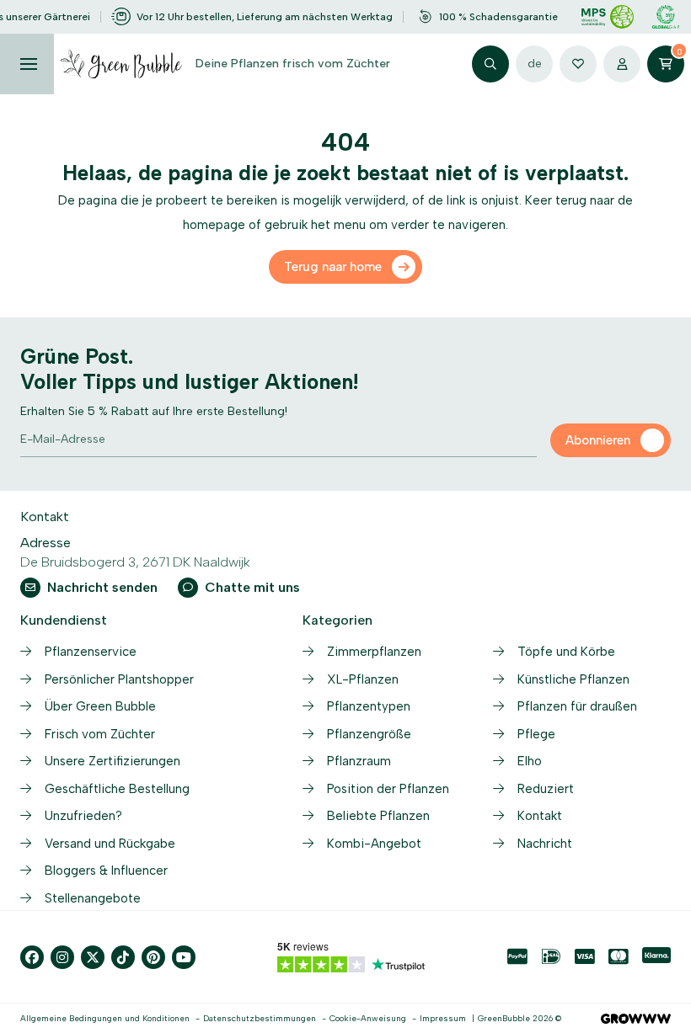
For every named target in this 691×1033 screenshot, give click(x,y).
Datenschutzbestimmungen (259, 1018)
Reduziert (545, 788)
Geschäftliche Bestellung (117, 788)
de (535, 63)
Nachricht (544, 843)
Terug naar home (333, 266)
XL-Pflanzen (363, 679)
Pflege (536, 734)
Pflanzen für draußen (577, 706)
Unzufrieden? (83, 815)
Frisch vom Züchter (100, 734)
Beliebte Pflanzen (378, 815)
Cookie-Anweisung (367, 1018)
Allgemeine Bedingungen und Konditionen (105, 1018)
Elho (529, 761)
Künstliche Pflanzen (573, 679)
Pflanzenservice (91, 651)
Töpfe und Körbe (566, 651)
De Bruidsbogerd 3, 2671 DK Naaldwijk (135, 562)
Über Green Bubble (100, 706)
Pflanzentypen (368, 706)
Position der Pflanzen (388, 788)
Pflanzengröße (369, 734)
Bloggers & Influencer (106, 870)
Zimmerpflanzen (374, 651)
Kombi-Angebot (374, 843)
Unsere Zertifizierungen (112, 761)
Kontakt (539, 815)
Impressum (443, 1018)
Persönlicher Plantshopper (119, 679)
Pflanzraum (359, 761)
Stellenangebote (93, 898)
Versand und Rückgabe (110, 843)
